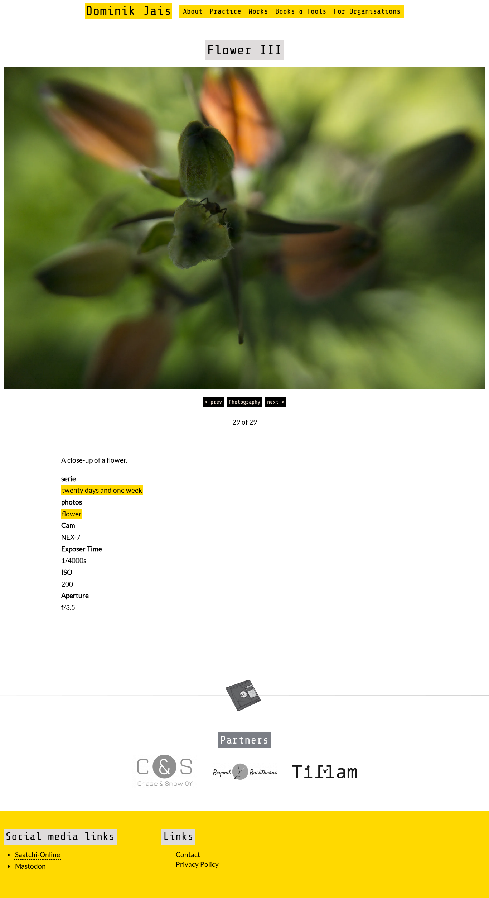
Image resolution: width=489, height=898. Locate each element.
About (193, 11)
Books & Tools (300, 11)
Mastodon (30, 866)
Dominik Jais (128, 11)
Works (258, 11)
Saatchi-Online (37, 854)
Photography (244, 402)
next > (275, 402)
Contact (188, 854)
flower (72, 514)
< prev (213, 402)
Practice (225, 11)
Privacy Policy (197, 864)
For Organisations (367, 11)
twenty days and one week (102, 490)
